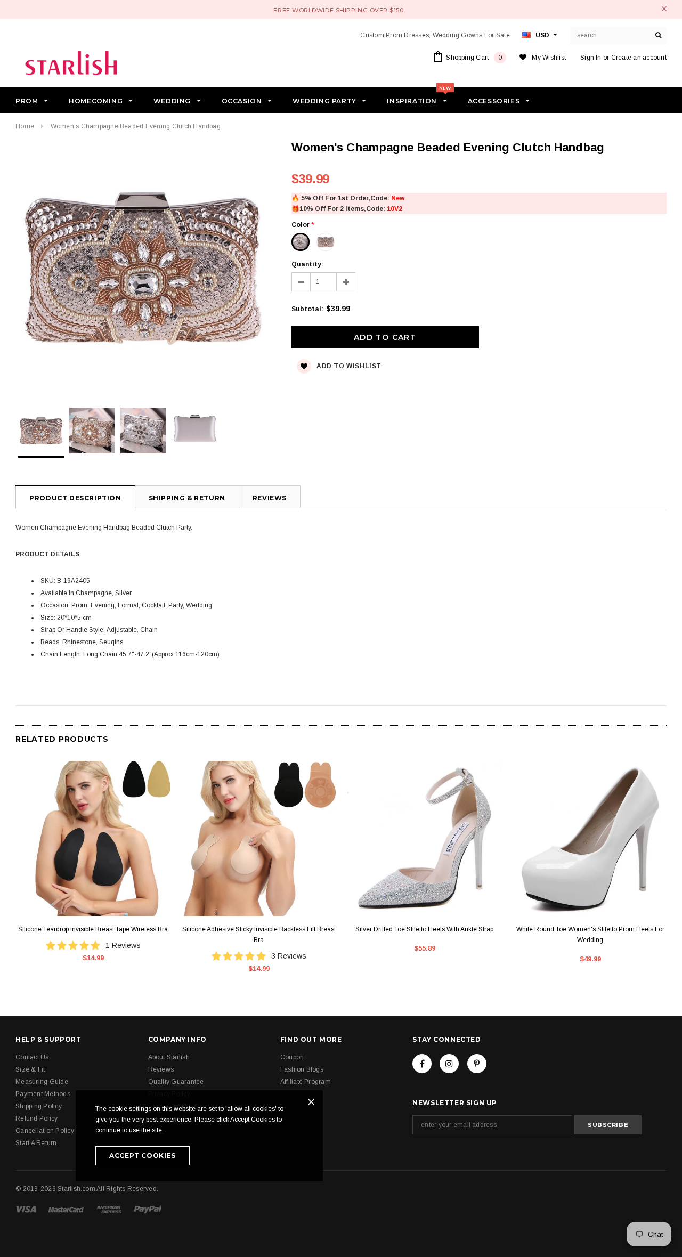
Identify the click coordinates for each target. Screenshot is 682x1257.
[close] (664, 8)
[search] (659, 35)
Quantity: (307, 264)
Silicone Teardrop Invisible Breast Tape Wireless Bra (93, 929)
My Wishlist (549, 57)
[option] (142, 268)
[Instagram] (449, 1063)
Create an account (639, 57)
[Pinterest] (476, 1063)
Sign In (591, 57)
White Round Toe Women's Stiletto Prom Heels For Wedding (590, 935)
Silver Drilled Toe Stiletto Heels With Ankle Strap (424, 929)
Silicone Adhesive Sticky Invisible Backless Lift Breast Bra (259, 935)
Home (24, 126)
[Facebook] (422, 1063)
